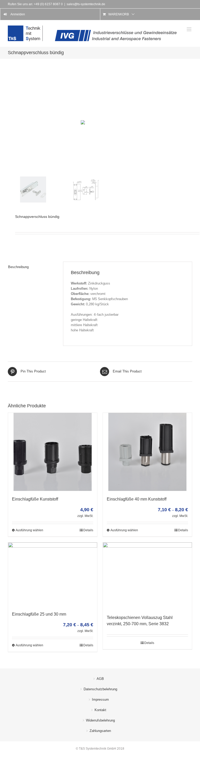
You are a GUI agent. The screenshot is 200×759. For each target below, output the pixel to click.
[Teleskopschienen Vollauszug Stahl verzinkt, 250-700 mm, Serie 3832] (147, 575)
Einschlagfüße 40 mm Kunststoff (136, 499)
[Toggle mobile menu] (189, 29)
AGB (100, 679)
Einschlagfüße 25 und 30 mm (39, 614)
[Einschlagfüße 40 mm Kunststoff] (147, 452)
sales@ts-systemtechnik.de (86, 4)
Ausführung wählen (29, 530)
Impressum (100, 699)
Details (88, 530)
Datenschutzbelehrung (100, 689)
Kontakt (100, 710)
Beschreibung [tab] (18, 267)
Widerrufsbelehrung (100, 720)
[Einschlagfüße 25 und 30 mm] (52, 574)
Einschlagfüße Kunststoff (35, 499)
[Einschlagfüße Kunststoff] (52, 452)
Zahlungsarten (100, 731)
